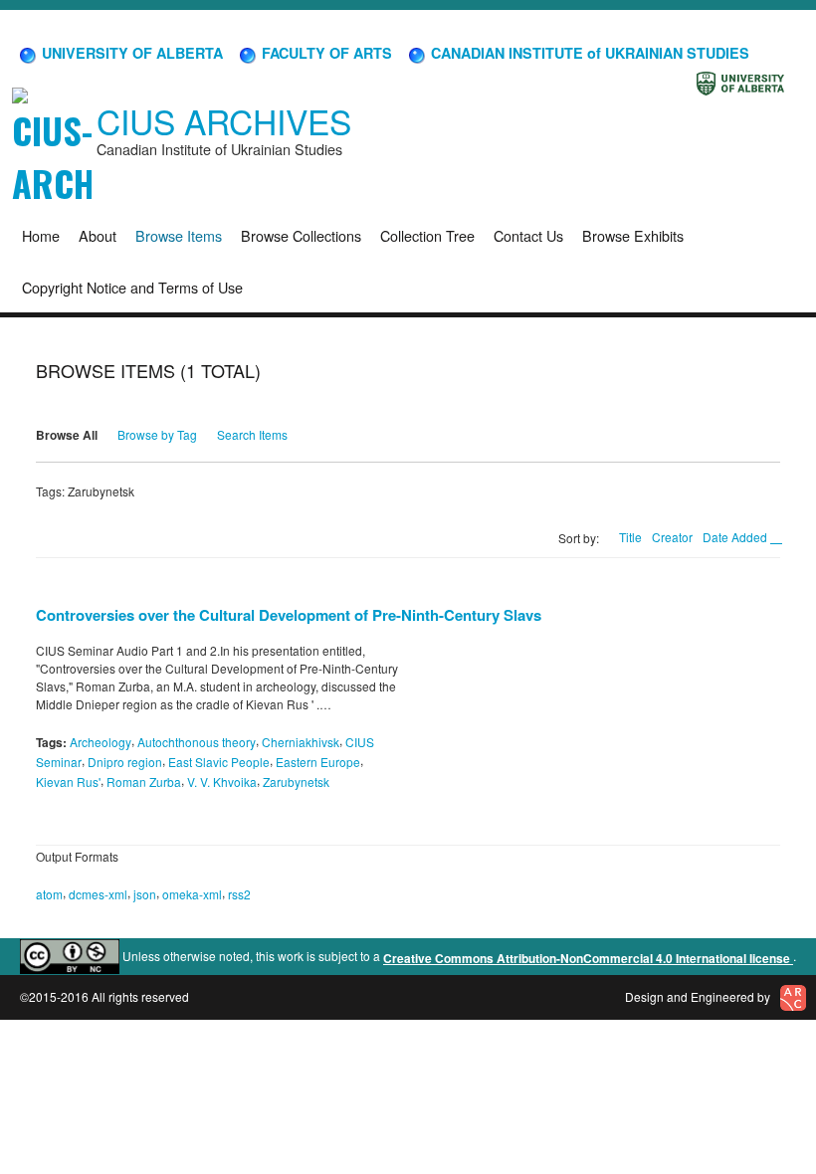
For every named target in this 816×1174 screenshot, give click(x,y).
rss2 (239, 892)
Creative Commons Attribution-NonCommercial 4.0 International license (588, 958)
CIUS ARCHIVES (224, 121)
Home (41, 235)
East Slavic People (219, 761)
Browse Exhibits (633, 235)
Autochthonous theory (196, 741)
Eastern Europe (318, 761)
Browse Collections (301, 235)
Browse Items (178, 235)
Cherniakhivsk (300, 741)
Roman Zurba (143, 781)
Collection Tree (427, 235)
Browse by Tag (157, 434)
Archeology (100, 741)
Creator (672, 536)
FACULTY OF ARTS (325, 53)
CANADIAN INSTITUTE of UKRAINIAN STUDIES (588, 53)
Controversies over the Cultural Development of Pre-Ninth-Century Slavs (288, 615)
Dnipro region (125, 761)
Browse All (67, 435)
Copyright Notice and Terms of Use (132, 287)
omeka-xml (192, 892)
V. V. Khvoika (222, 781)
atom (49, 892)
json (144, 892)
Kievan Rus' (68, 781)
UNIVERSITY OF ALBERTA (130, 53)
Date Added (736, 536)
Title (630, 536)
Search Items (252, 434)
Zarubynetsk (296, 781)
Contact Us (528, 235)
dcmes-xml (98, 892)
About (97, 235)
